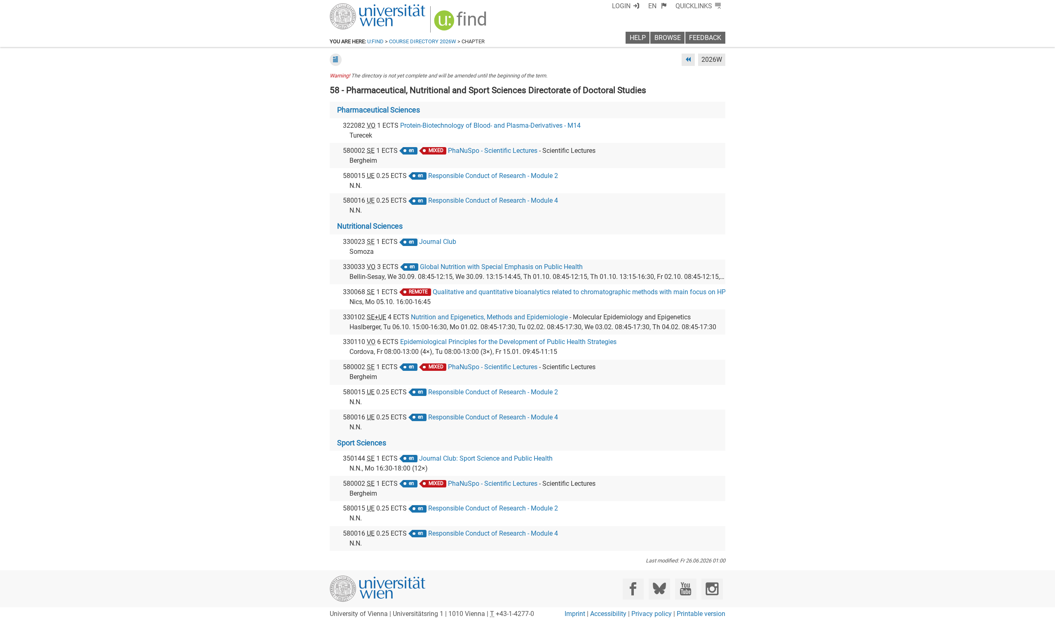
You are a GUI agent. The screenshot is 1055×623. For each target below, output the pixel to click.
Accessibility (608, 614)
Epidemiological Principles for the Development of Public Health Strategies (508, 342)
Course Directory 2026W (422, 41)
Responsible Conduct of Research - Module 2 (493, 176)
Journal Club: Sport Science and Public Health (486, 458)
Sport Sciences (361, 443)
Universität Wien (358, 7)
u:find (375, 41)
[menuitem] (657, 6)
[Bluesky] (659, 589)
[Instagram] (711, 589)
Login (621, 6)
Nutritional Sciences (370, 226)
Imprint (575, 614)
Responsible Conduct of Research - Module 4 (493, 200)
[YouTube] (685, 589)
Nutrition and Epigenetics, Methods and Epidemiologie (489, 317)
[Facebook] (633, 589)
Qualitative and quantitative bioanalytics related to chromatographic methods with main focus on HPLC (583, 292)
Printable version (701, 614)
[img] (461, 23)
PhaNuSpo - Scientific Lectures (492, 151)
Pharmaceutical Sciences (378, 110)
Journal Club (437, 242)
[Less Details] (336, 59)
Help (638, 38)
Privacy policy (651, 614)
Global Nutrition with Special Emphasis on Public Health (501, 267)
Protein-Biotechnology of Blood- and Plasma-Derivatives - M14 (490, 125)
